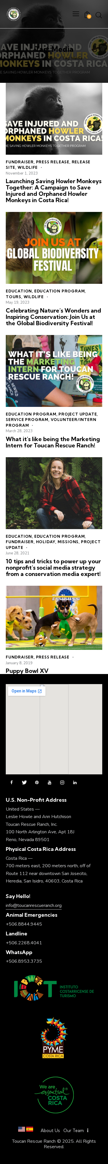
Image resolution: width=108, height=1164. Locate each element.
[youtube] (49, 782)
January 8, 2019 (19, 663)
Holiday (46, 541)
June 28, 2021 (17, 553)
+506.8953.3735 (24, 961)
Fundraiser (20, 162)
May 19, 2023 (17, 302)
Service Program (27, 419)
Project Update (77, 414)
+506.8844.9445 (24, 924)
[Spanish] (29, 1130)
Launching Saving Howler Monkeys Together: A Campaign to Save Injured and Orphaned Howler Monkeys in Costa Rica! (53, 190)
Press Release (52, 162)
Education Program (59, 291)
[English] (21, 1130)
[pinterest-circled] (37, 782)
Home (31, 58)
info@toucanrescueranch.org (34, 905)
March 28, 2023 (19, 431)
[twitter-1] (24, 782)
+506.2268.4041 (24, 943)
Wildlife (28, 167)
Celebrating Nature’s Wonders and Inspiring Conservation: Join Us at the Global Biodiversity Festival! (53, 316)
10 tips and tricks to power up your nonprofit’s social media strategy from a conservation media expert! (53, 567)
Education (19, 291)
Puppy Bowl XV (27, 671)
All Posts (49, 58)
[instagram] (62, 782)
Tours (13, 296)
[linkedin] (75, 782)
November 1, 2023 (22, 173)
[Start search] (99, 15)
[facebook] (11, 782)
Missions (68, 541)
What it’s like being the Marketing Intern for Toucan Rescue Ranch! (53, 442)
